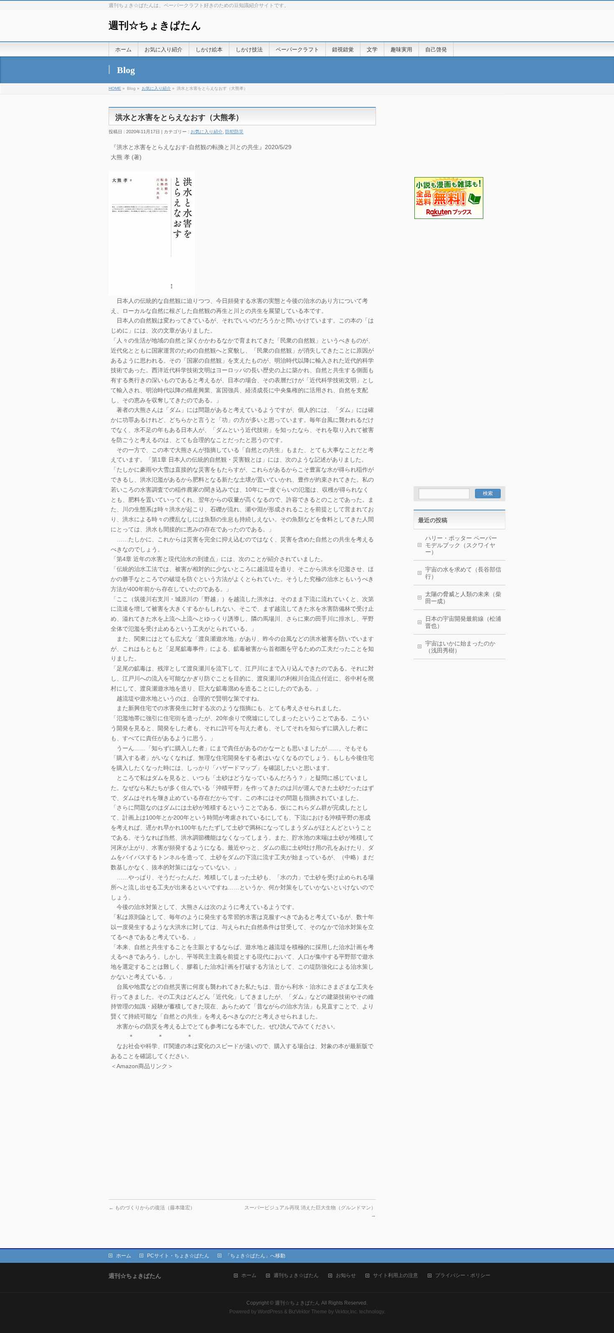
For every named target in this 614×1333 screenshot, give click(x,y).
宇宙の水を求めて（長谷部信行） (463, 573)
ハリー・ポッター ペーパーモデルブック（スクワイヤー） (461, 545)
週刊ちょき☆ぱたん (296, 1275)
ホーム (123, 1256)
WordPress (270, 1312)
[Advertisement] (455, 261)
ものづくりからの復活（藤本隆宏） (152, 1208)
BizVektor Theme (308, 1312)
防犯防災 (234, 131)
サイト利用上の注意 (395, 1275)
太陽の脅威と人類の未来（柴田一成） (463, 597)
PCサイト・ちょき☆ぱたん (178, 1256)
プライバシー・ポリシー (462, 1275)
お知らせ (346, 1275)
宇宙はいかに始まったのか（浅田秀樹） (460, 647)
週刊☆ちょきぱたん (155, 25)
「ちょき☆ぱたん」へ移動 (255, 1256)
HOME (115, 88)
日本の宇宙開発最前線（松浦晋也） (463, 622)
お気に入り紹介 (156, 88)
